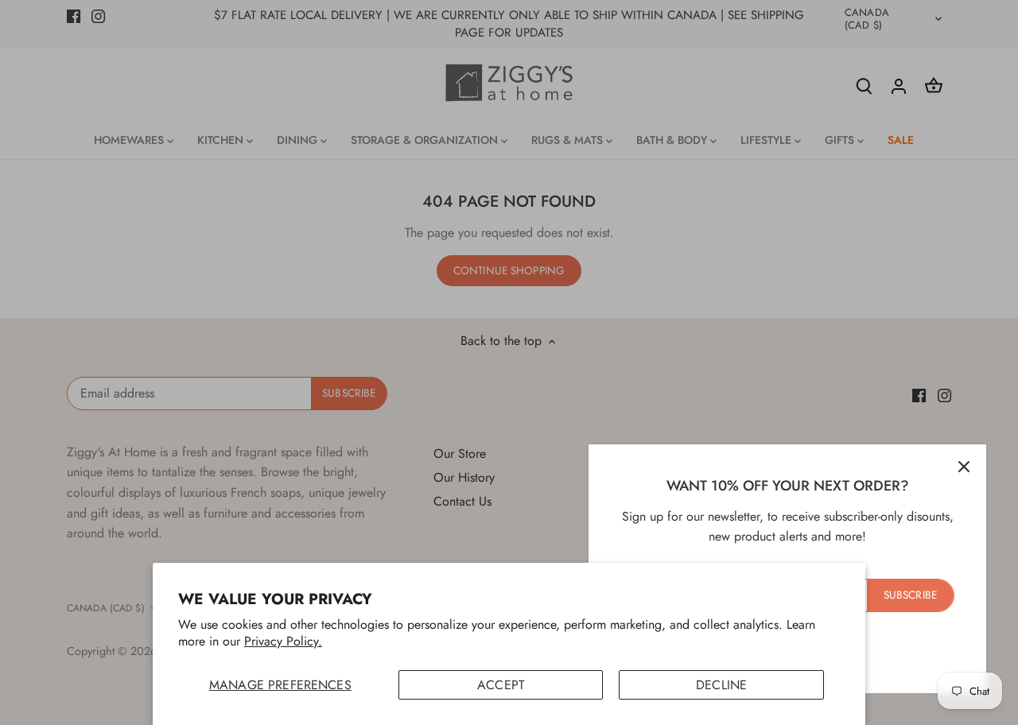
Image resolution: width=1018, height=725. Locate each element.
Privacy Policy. (283, 641)
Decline (721, 685)
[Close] (963, 466)
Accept (500, 685)
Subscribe (910, 595)
